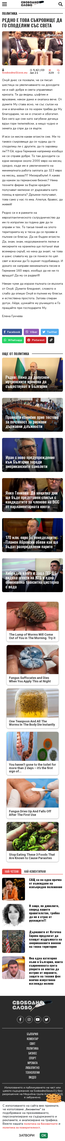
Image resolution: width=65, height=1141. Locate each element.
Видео (32, 1077)
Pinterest (38, 340)
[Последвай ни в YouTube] (37, 1019)
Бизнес (32, 1053)
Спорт (32, 1058)
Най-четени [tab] (12, 871)
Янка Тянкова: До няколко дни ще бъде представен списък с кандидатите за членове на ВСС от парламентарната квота (32, 499)
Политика (9, 13)
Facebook (13, 332)
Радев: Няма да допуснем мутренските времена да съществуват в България (27, 381)
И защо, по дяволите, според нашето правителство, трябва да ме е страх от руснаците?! (44, 912)
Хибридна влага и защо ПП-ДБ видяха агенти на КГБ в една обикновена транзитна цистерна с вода (32, 580)
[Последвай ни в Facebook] (20, 1019)
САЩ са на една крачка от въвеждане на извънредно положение (45, 883)
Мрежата (33, 1063)
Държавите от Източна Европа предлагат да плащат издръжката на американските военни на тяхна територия (45, 939)
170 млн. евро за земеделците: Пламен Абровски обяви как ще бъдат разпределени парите (32, 542)
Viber (33, 332)
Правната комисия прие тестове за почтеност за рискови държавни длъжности (32, 421)
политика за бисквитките (41, 1124)
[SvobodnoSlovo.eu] (32, 1006)
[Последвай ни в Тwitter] (46, 1019)
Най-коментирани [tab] (35, 871)
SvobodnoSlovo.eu (14, 73)
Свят (32, 1044)
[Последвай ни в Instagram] (29, 1019)
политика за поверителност (21, 1127)
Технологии (32, 1072)
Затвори (26, 1135)
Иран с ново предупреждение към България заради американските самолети (30, 461)
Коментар (32, 1039)
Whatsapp (15, 340)
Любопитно (32, 1068)
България (32, 1034)
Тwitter (52, 332)
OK (43, 1135)
